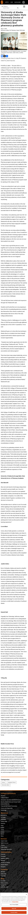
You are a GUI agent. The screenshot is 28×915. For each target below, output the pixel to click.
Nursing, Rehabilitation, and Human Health (10, 802)
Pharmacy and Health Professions (9, 806)
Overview (3, 854)
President (3, 856)
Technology (3, 810)
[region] (14, 904)
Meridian (3, 871)
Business (3, 795)
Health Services (4, 843)
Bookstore (3, 819)
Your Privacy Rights (14, 904)
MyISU (2, 834)
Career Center (4, 841)
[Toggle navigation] (24, 6)
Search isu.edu (4, 883)
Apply (7, 2)
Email (2, 825)
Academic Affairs (5, 858)
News (2, 836)
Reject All (14, 908)
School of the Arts (5, 804)
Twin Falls (3, 876)
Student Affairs (4, 864)
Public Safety (4, 847)
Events (3, 782)
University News (6, 785)
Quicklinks (17, 2)
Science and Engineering (6, 808)
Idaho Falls (3, 873)
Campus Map (4, 821)
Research (3, 866)
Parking (2, 845)
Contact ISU (3, 885)
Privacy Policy (15, 901)
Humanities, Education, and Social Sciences (11, 800)
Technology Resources (6, 849)
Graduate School (12, 782)
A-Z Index (3, 817)
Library (2, 829)
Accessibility (4, 815)
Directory (3, 823)
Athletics (3, 860)
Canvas (2, 832)
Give (12, 2)
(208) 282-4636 (4, 887)
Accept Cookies (14, 912)
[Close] (26, 894)
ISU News (5, 6)
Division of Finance (5, 862)
